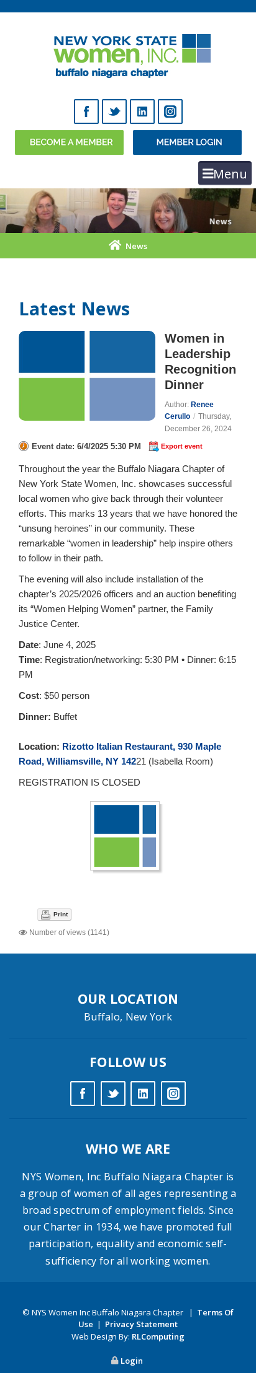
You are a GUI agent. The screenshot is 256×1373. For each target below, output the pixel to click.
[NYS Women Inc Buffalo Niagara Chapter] (128, 53)
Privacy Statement (141, 1324)
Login (132, 1360)
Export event (182, 446)
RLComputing (158, 1336)
